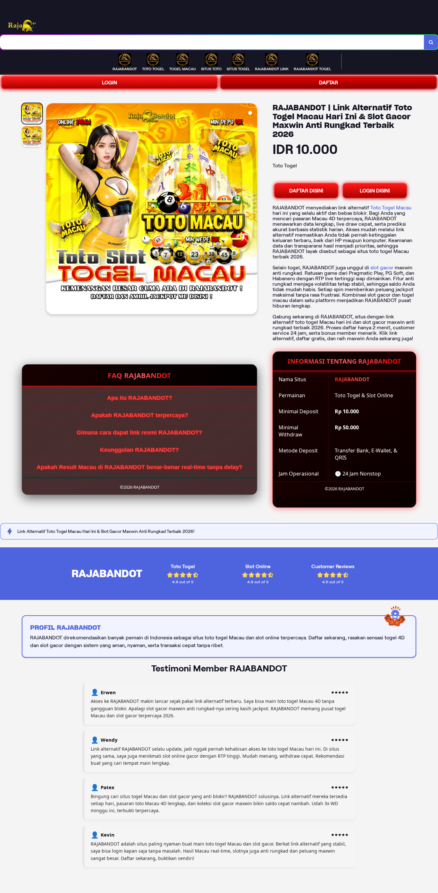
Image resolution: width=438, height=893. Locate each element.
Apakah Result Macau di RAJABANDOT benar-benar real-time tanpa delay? (139, 467)
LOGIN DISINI (375, 190)
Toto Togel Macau (390, 207)
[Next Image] (252, 209)
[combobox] (212, 42)
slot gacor (381, 267)
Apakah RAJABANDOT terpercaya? (139, 415)
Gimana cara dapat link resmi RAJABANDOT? (139, 432)
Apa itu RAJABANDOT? (139, 398)
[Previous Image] (51, 209)
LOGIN (109, 82)
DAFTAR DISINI (306, 190)
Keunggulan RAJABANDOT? (139, 450)
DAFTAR (328, 82)
